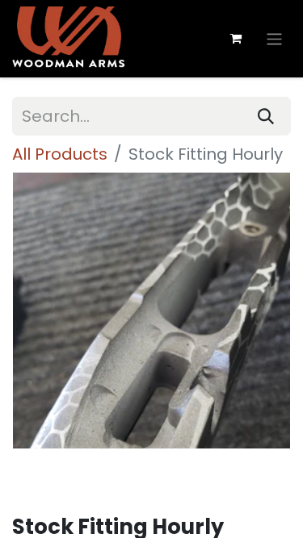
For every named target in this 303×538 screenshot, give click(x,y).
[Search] (266, 116)
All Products (59, 154)
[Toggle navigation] (274, 38)
